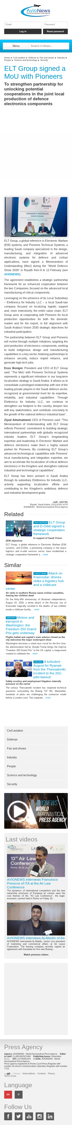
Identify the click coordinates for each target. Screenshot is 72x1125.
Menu (16, 45)
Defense (32, 58)
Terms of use (10, 1076)
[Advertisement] (36, 158)
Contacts (41, 1073)
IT (19, 1094)
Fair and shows (47, 58)
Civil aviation (19, 58)
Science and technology (25, 60)
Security (44, 60)
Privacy (51, 1073)
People (7, 60)
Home (7, 58)
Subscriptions (28, 1073)
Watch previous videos (36, 954)
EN (8, 1094)
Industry (61, 58)
